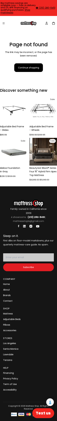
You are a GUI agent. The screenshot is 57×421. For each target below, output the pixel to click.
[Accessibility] (50, 402)
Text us (43, 413)
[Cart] (53, 23)
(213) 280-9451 (36, 217)
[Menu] (3, 23)
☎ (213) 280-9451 (45, 7)
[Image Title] (18, 226)
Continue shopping (28, 67)
